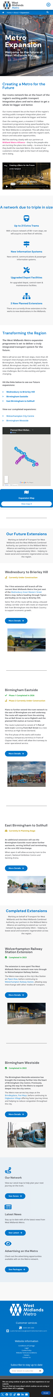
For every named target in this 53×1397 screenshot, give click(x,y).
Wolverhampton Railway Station (19, 982)
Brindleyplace (11, 1095)
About (16, 12)
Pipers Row (13, 979)
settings (20, 1388)
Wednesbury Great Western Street (26, 592)
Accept (46, 1393)
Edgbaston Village (13, 1098)
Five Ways (22, 1095)
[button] (47, 12)
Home (9, 12)
